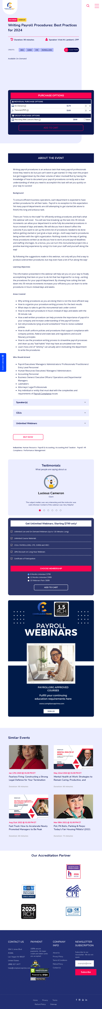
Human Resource (30, 447)
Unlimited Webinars (26, 423)
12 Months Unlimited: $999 (40, 577)
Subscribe (86, 972)
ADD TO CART (51, 127)
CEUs (19, 412)
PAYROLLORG (47, 50)
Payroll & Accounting (46, 447)
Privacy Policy (58, 956)
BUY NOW (28, 437)
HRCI (22, 50)
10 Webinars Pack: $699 (40, 580)
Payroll (80, 447)
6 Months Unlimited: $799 (40, 574)
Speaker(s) (22, 402)
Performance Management (34, 450)
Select (87, 120)
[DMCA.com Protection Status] (38, 979)
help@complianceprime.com (19, 968)
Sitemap (53, 1004)
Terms (54, 1000)
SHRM (29, 50)
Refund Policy (58, 964)
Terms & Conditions (60, 960)
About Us (56, 953)
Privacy (45, 1000)
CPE (36, 50)
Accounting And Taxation (65, 447)
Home (35, 1000)
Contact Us (57, 968)
